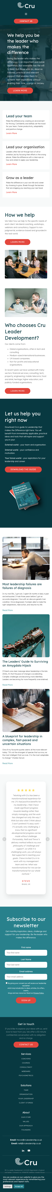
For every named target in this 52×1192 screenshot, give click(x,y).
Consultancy (26, 1067)
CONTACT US (26, 21)
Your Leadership (26, 1098)
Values (26, 1121)
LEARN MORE (18, 242)
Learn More (20, 90)
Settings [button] (7, 1186)
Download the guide (23, 469)
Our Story (26, 1117)
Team (26, 1090)
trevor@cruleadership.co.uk (29, 1140)
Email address (26, 971)
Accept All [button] (19, 1186)
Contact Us (26, 1044)
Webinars (26, 1071)
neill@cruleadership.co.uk (29, 1143)
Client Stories (26, 1103)
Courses (26, 1063)
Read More (7, 610)
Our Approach (26, 1126)
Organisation (26, 1094)
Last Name (26, 959)
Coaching (26, 1059)
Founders (26, 1130)
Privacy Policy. (38, 993)
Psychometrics (26, 1075)
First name (26, 947)
